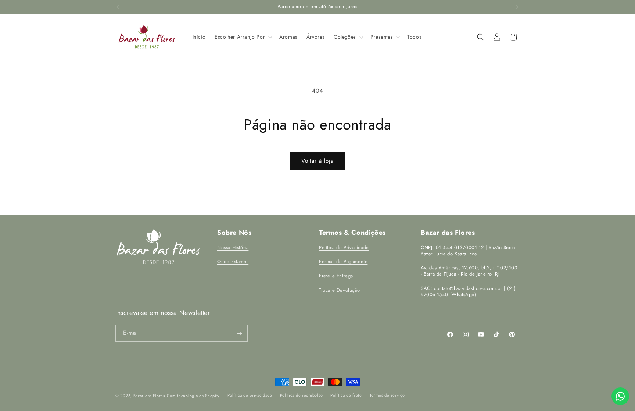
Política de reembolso (301, 395)
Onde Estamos (232, 261)
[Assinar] (239, 333)
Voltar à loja (317, 161)
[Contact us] (620, 396)
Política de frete (346, 395)
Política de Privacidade (344, 247)
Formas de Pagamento (343, 261)
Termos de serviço (387, 395)
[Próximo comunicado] (517, 7)
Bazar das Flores (149, 395)
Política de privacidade (249, 395)
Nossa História (232, 247)
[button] (242, 37)
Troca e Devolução (339, 289)
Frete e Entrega (336, 275)
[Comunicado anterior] (118, 7)
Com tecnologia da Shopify (193, 395)
